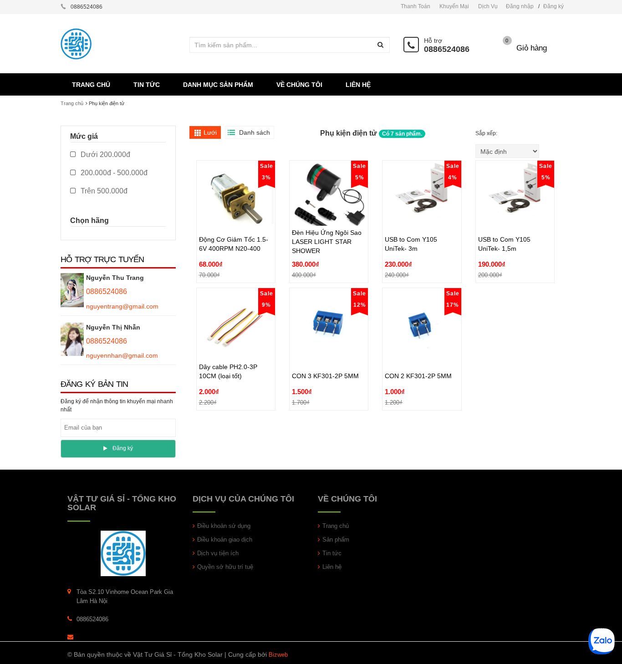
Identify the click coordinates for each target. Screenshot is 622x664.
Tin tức (332, 553)
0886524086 (446, 49)
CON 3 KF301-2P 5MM (325, 355)
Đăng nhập (520, 6)
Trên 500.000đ (103, 191)
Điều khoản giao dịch (224, 539)
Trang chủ (72, 103)
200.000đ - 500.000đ (113, 173)
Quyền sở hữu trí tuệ (225, 566)
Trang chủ (335, 525)
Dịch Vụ (488, 6)
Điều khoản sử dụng (223, 525)
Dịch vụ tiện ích (218, 553)
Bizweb (278, 654)
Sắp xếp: (487, 133)
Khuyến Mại (454, 6)
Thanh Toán (415, 6)
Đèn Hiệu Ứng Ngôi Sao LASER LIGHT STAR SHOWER (327, 220)
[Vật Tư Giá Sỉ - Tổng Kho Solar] (123, 553)
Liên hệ (332, 566)
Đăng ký (553, 6)
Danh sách (254, 132)
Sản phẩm (335, 539)
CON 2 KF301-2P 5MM (418, 355)
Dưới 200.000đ (104, 154)
